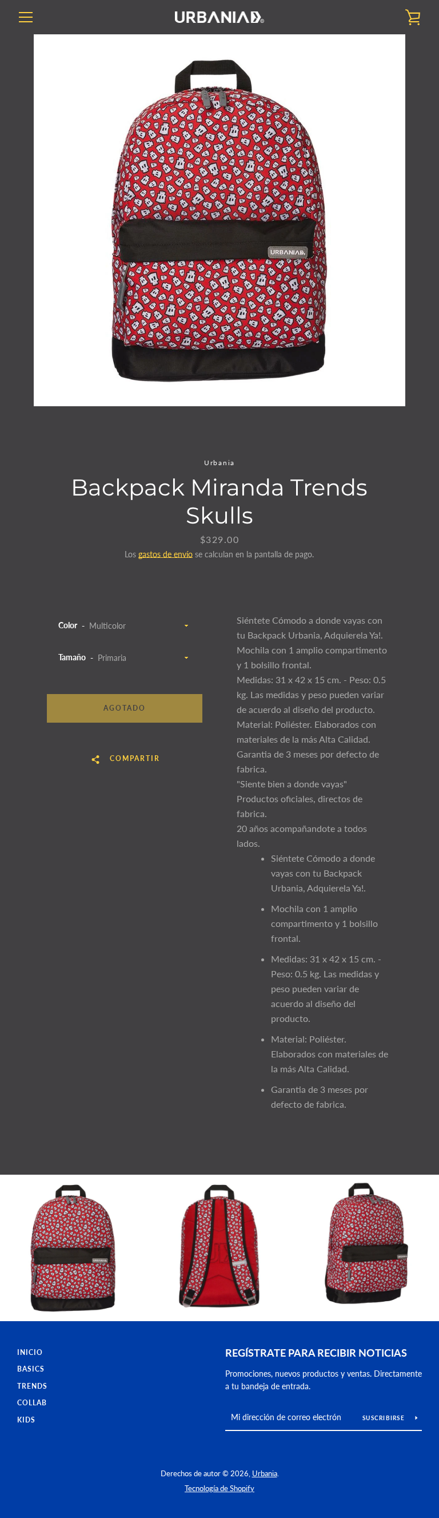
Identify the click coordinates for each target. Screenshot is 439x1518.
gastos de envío (165, 554)
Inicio (30, 1352)
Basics (31, 1369)
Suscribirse (384, 1417)
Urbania (264, 1473)
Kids (26, 1420)
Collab (32, 1402)
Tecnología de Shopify (219, 1488)
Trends (32, 1386)
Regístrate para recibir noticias (316, 1352)
